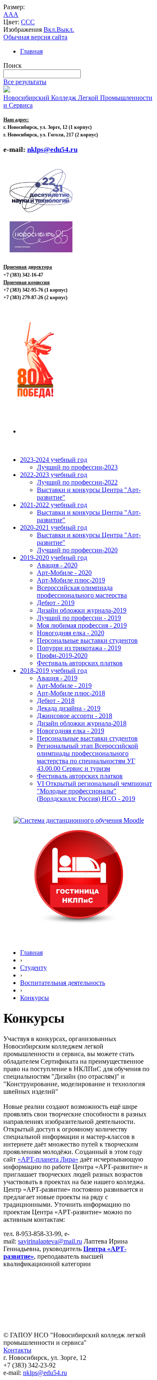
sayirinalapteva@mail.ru (50, 1241)
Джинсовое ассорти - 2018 (74, 715)
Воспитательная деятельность (62, 982)
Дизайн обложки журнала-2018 (81, 723)
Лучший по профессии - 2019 (79, 617)
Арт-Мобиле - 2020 (64, 572)
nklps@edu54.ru (45, 1372)
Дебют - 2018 (56, 700)
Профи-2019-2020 (62, 655)
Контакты (17, 1350)
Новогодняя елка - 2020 (70, 632)
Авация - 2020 (57, 565)
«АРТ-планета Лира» (48, 1159)
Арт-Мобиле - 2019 (64, 685)
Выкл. (65, 29)
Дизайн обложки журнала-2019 (81, 610)
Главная (31, 51)
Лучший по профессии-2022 (77, 482)
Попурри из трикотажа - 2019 (79, 648)
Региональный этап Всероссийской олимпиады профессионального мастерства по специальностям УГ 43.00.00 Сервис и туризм (87, 757)
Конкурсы (34, 997)
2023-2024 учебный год (53, 459)
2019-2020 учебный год (53, 557)
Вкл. (50, 29)
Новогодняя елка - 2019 (70, 730)
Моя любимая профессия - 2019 (82, 625)
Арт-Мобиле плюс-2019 (71, 580)
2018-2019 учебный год (53, 670)
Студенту (33, 967)
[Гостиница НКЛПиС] (78, 924)
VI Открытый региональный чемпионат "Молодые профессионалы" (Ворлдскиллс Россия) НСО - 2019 (94, 791)
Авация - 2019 (57, 678)
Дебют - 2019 (56, 602)
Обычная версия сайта (35, 37)
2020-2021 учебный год (53, 527)
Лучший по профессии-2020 (77, 550)
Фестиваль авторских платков (80, 663)
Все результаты (24, 81)
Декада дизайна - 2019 (68, 708)
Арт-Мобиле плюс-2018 (71, 693)
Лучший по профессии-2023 (77, 467)
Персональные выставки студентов (87, 640)
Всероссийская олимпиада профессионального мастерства (82, 591)
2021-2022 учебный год (53, 504)
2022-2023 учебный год (53, 474)
